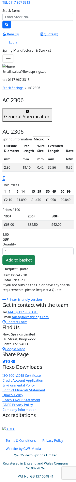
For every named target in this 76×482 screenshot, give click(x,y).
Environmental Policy (18, 385)
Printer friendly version (24, 299)
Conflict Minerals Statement (23, 390)
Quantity (9, 244)
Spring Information (17, 139)
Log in (13, 42)
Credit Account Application (22, 380)
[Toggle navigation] (8, 58)
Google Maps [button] (15, 349)
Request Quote (16, 269)
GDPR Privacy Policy (17, 405)
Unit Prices (10, 185)
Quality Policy (12, 395)
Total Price (11, 280)
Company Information (19, 409)
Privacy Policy (52, 440)
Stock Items (11, 10)
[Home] (38, 66)
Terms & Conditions (21, 440)
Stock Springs (13, 88)
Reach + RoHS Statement (21, 400)
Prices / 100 (11, 209)
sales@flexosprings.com (30, 317)
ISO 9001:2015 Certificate (21, 375)
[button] (14, 322)
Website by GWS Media (23, 448)
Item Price (11, 275)
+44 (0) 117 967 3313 (22, 312)
